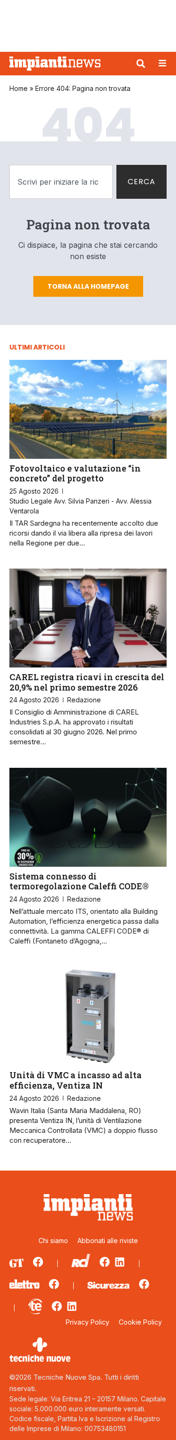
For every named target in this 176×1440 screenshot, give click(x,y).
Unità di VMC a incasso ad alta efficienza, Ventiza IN (75, 1080)
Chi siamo (53, 1241)
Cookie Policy (140, 1322)
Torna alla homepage (88, 286)
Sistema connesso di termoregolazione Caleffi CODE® (79, 881)
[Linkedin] (120, 1262)
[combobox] (61, 182)
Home (18, 88)
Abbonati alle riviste (107, 1241)
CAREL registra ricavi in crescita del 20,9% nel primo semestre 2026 (86, 682)
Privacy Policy (87, 1322)
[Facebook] (38, 1262)
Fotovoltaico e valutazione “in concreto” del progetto (75, 473)
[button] (141, 64)
